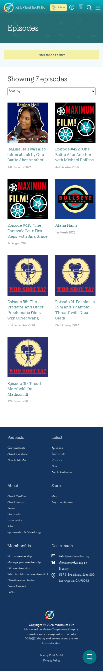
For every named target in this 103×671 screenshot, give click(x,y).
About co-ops (16, 502)
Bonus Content (17, 586)
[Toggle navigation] (98, 7)
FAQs (11, 592)
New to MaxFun (17, 460)
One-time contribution (21, 580)
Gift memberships (19, 568)
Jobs (10, 526)
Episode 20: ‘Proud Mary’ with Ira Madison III (24, 389)
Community (15, 520)
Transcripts (58, 454)
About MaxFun (17, 496)
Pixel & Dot (56, 655)
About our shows (18, 454)
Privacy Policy (51, 660)
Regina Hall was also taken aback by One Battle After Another (27, 154)
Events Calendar (62, 472)
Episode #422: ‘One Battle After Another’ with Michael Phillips (74, 154)
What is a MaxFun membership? (28, 574)
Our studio (14, 514)
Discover (57, 460)
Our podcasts (16, 448)
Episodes (57, 448)
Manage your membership (24, 562)
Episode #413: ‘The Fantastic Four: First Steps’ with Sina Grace (28, 230)
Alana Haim (66, 225)
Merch (55, 496)
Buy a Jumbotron (62, 502)
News (55, 466)
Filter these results (52, 55)
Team (11, 508)
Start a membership (20, 556)
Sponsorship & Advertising (24, 532)
